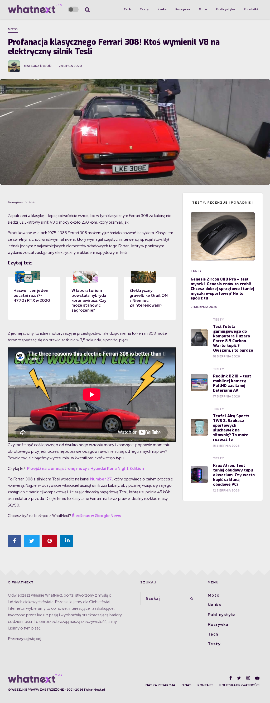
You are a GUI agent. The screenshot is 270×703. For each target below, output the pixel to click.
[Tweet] (32, 541)
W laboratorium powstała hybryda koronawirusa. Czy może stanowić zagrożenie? (88, 300)
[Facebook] (230, 678)
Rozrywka (182, 9)
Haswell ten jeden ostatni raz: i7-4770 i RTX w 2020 (31, 295)
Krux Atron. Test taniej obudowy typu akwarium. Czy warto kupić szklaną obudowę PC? (234, 475)
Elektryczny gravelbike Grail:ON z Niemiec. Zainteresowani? (148, 298)
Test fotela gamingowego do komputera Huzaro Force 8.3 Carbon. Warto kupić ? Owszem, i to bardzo (233, 338)
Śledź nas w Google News (96, 515)
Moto (203, 9)
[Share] (14, 541)
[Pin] (49, 541)
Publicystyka (225, 9)
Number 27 (101, 479)
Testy (144, 9)
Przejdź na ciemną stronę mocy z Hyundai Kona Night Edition (85, 468)
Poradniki (251, 9)
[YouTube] (257, 678)
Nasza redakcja (160, 685)
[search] (191, 598)
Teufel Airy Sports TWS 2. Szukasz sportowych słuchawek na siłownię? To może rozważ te (231, 428)
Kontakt (205, 685)
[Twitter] (239, 678)
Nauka (161, 9)
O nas (186, 685)
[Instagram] (248, 678)
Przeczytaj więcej (24, 638)
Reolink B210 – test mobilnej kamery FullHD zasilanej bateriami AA (232, 383)
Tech (127, 9)
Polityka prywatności (239, 685)
